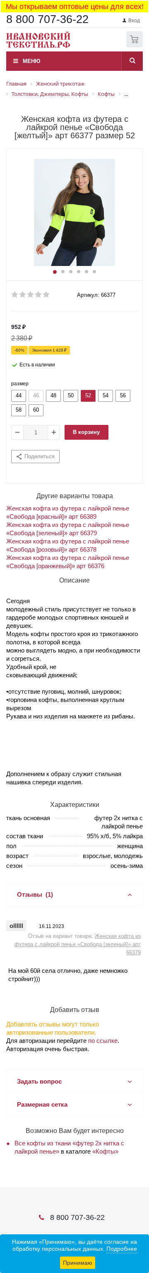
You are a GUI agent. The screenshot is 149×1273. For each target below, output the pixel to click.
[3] (31, 294)
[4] (39, 294)
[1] (15, 294)
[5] (46, 294)
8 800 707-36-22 (47, 19)
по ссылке (103, 1040)
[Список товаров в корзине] (135, 45)
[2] (23, 294)
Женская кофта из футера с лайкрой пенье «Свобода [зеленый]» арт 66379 (77, 944)
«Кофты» (105, 1151)
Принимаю (77, 1262)
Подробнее (121, 1248)
